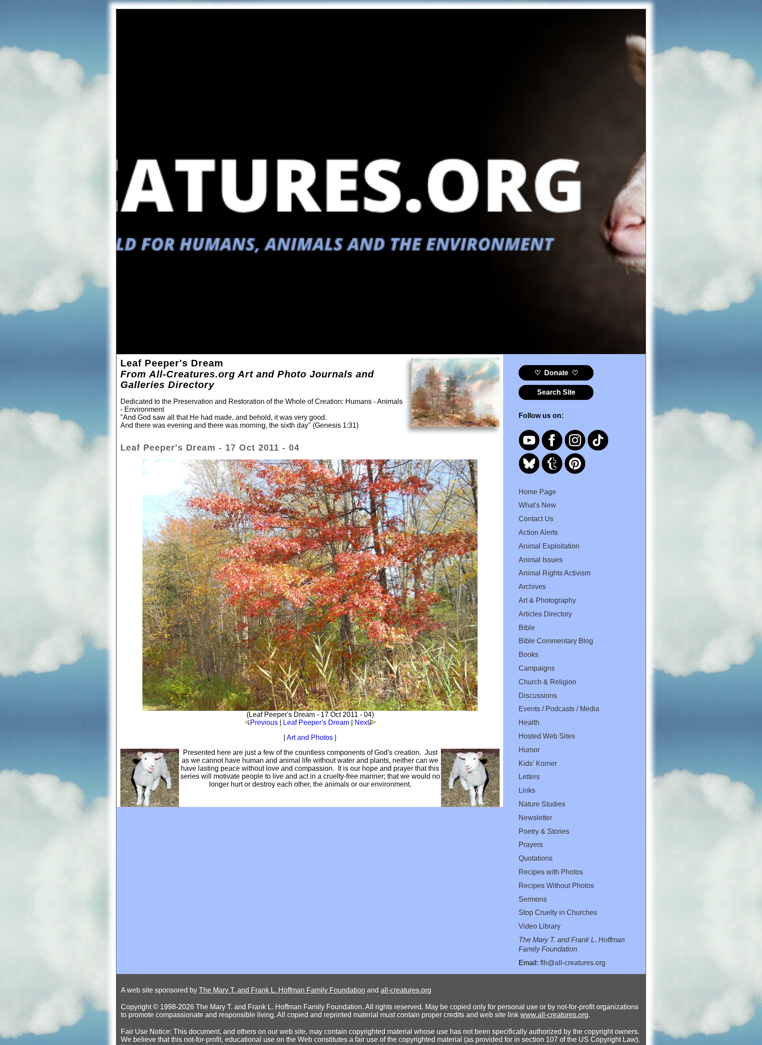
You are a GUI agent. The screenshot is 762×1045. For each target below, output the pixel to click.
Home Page (537, 492)
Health (529, 722)
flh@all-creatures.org (572, 963)
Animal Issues (541, 560)
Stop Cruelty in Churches (558, 912)
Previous (264, 722)
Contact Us (536, 518)
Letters (529, 776)
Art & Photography (547, 600)
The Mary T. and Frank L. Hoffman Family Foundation (282, 990)
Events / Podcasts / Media (559, 709)
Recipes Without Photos (556, 885)
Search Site (556, 392)
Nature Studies (542, 804)
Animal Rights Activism (554, 573)
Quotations (536, 858)
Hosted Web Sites (547, 736)
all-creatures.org (406, 990)
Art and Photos (310, 737)
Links (527, 790)
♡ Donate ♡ (556, 373)
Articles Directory (545, 614)
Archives (532, 586)
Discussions (538, 695)
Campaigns (537, 668)
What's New (537, 505)
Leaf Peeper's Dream (316, 722)
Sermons (533, 899)
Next (362, 722)
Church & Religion (547, 682)
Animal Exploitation (549, 546)
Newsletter (535, 817)
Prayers (531, 844)
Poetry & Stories (544, 831)
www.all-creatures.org (554, 1015)
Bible (527, 627)
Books (528, 654)
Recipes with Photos (551, 872)
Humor (529, 750)
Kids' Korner (538, 763)
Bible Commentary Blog (556, 641)
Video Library (539, 926)
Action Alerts (538, 532)
